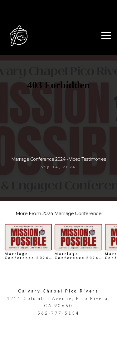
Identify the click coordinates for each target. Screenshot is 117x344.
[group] (28, 244)
